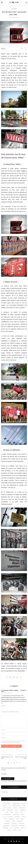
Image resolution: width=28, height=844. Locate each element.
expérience (23, 810)
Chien (23, 805)
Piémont (8, 821)
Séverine (3, 173)
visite (9, 830)
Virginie (23, 171)
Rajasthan (21, 823)
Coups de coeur (7, 807)
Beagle (5, 805)
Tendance (22, 825)
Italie (22, 814)
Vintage (23, 827)
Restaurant (6, 825)
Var (11, 827)
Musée (23, 816)
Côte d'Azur (22, 807)
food (7, 812)
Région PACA (14, 825)
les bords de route (10, 77)
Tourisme (5, 827)
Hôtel (16, 812)
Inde (21, 812)
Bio (9, 805)
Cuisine (15, 807)
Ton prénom (4, 774)
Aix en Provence (7, 803)
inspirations (16, 814)
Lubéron (10, 816)
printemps (19, 821)
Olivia (18, 171)
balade (23, 803)
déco (3, 810)
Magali (3, 48)
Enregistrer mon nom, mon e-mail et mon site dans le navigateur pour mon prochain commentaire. (13, 741)
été (19, 830)
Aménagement (16, 803)
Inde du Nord (7, 814)
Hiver (11, 812)
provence (14, 823)
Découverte (10, 810)
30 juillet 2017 (14, 17)
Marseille (17, 816)
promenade (7, 823)
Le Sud (14, 8)
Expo (16, 810)
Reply (4, 705)
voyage (14, 830)
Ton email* (3, 769)
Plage (13, 821)
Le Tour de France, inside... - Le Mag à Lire (13, 691)
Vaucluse (16, 827)
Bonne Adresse (16, 805)
